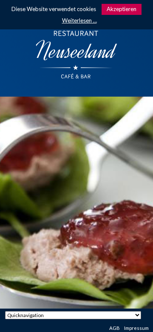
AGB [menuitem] (114, 328)
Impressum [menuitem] (136, 328)
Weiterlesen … (79, 20)
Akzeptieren (121, 9)
